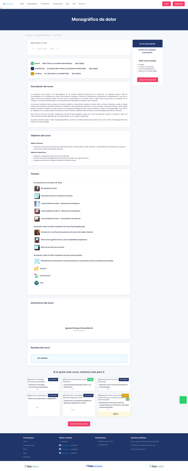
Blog (25, 449)
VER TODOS (79, 63)
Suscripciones (28, 445)
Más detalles (43, 381)
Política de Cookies (138, 449)
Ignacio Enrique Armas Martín (79, 328)
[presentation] (2, 15)
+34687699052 (102, 445)
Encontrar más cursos (79, 424)
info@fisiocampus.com (105, 441)
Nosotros (26, 457)
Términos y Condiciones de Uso (143, 445)
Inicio (25, 441)
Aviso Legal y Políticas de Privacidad (145, 441)
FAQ (24, 453)
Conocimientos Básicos (42, 35)
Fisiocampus (29, 35)
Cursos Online (56, 35)
